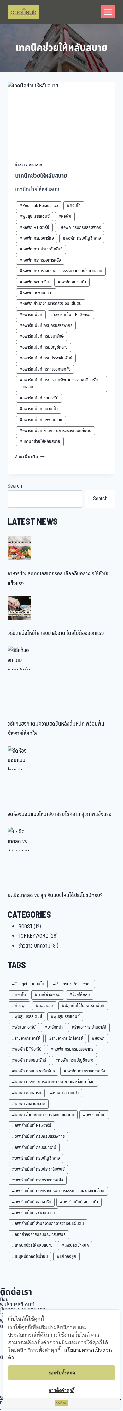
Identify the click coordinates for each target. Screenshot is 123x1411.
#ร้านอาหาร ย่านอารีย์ (89, 1027)
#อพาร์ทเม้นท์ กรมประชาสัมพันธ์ (46, 358)
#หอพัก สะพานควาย (36, 292)
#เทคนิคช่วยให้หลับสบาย (40, 441)
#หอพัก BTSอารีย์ (34, 227)
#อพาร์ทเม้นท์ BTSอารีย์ (71, 314)
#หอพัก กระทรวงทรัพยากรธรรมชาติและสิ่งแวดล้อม (61, 271)
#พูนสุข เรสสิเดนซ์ (35, 216)
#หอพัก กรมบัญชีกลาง (82, 238)
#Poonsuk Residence (39, 205)
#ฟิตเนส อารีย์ (24, 1027)
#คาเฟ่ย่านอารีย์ (48, 994)
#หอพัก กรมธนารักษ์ (37, 238)
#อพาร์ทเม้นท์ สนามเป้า (39, 408)
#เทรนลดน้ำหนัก (75, 1245)
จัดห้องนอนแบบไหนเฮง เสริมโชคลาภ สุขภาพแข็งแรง (59, 814)
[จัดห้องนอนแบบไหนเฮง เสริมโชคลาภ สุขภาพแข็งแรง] (19, 758)
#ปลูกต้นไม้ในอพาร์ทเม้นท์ (83, 1005)
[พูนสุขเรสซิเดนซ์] (23, 12)
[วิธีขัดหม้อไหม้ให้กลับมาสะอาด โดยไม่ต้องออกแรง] (19, 608)
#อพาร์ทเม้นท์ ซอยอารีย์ (39, 398)
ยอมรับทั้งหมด (61, 1372)
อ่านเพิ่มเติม (30, 457)
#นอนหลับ (44, 1005)
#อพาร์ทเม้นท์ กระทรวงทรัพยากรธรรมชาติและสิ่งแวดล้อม (59, 383)
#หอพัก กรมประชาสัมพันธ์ (41, 249)
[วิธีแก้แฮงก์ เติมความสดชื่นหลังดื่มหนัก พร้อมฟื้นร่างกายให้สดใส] (19, 658)
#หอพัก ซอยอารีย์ (34, 282)
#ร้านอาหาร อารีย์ (26, 1038)
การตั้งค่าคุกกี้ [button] (61, 1390)
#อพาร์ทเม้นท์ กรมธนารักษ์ (42, 336)
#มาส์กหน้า (53, 1027)
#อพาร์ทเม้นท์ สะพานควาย (41, 420)
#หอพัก (64, 216)
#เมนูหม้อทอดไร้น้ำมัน (30, 1256)
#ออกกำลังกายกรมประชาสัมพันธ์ (39, 1234)
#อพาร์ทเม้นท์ (31, 314)
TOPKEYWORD (33, 936)
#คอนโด (74, 205)
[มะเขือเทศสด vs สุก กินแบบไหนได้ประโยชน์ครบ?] (19, 839)
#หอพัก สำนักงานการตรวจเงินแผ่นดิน (51, 303)
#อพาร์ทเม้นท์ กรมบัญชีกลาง (43, 347)
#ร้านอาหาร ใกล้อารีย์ (66, 1038)
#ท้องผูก (19, 1005)
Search (15, 486)
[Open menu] (108, 11)
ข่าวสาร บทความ (28, 164)
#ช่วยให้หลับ (79, 994)
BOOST (25, 926)
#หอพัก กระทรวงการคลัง (40, 260)
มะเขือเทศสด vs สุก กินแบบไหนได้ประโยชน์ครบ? (55, 895)
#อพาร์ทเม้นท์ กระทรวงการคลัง (45, 369)
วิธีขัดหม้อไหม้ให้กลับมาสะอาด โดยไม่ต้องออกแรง (56, 633)
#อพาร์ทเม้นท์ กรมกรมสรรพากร (46, 325)
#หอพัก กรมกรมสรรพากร (79, 227)
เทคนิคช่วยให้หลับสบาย (41, 176)
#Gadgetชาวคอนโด (28, 984)
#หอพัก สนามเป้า (72, 282)
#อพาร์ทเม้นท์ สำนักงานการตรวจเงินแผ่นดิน (55, 430)
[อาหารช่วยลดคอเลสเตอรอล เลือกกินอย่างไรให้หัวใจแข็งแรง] (19, 548)
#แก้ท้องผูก (66, 1256)
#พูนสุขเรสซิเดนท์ (65, 1016)
